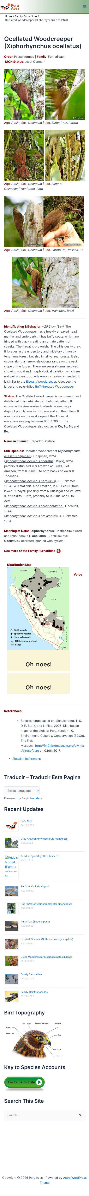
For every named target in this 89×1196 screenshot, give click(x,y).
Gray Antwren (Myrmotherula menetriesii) (44, 838)
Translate (35, 798)
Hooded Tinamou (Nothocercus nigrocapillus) (47, 939)
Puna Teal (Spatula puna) (35, 921)
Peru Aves (26, 821)
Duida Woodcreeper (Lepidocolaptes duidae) (46, 956)
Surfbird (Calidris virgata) (35, 886)
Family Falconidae (31, 974)
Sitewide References (26, 759)
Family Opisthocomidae (34, 991)
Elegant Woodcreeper (41, 381)
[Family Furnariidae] (59, 551)
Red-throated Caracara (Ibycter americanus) (46, 903)
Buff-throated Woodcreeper (54, 386)
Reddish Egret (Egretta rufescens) (40, 856)
